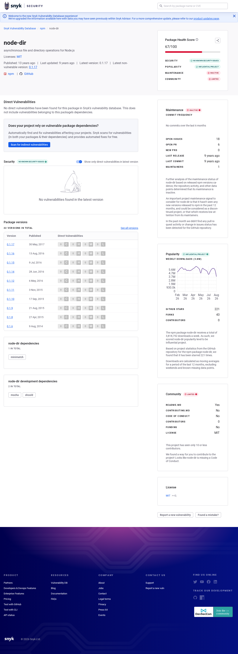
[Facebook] (208, 583)
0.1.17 (33, 67)
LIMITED (190, 394)
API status (9, 615)
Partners (8, 582)
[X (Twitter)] (195, 583)
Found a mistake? (208, 514)
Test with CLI (10, 609)
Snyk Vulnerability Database (20, 28)
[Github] (195, 599)
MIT (19, 56)
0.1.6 (10, 326)
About (101, 582)
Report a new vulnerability (175, 514)
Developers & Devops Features (20, 588)
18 (218, 139)
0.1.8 (10, 317)
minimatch (17, 357)
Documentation (59, 593)
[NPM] (202, 599)
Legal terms (104, 599)
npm (42, 28)
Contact (102, 593)
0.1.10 (10, 298)
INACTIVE (193, 110)
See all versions (129, 228)
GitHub (28, 74)
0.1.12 (10, 280)
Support (150, 582)
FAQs (54, 599)
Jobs (101, 588)
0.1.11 (10, 289)
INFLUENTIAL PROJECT (196, 254)
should (29, 394)
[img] (46, 162)
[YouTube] (202, 583)
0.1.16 (10, 253)
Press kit (103, 609)
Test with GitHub (12, 604)
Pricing (7, 599)
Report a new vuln (155, 588)
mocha (15, 394)
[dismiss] (234, 15)
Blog (53, 588)
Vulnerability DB (59, 582)
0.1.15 (10, 262)
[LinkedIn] (215, 583)
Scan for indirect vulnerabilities (29, 144)
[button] (196, 40)
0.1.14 (10, 271)
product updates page (206, 18)
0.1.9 (10, 308)
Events (101, 615)
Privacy (102, 604)
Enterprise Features (14, 593)
